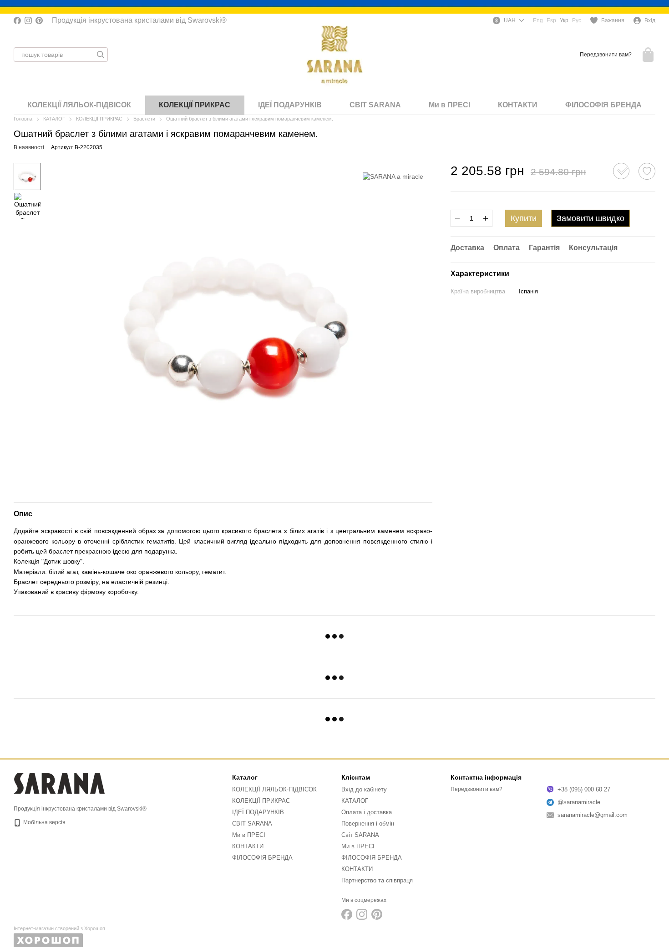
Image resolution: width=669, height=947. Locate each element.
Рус (576, 20)
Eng (538, 20)
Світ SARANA (360, 834)
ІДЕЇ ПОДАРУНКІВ (290, 105)
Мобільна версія (44, 822)
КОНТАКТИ (517, 105)
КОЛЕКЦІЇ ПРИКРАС (194, 105)
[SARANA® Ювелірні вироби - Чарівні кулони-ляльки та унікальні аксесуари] (59, 783)
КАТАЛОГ (354, 800)
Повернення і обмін (367, 823)
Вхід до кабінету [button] (364, 789)
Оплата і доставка (366, 812)
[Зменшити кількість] (457, 218)
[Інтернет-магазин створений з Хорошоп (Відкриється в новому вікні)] (59, 936)
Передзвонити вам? (606, 54)
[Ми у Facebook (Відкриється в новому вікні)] (17, 20)
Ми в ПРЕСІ (449, 105)
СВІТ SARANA (375, 105)
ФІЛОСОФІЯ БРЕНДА (603, 105)
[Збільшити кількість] (485, 218)
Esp (551, 20)
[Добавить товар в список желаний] (647, 171)
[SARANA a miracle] (393, 176)
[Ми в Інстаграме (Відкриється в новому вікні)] (28, 20)
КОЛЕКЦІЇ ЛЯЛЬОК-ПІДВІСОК (79, 105)
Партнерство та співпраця (377, 880)
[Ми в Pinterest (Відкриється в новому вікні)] (39, 20)
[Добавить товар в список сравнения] (621, 171)
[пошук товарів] (100, 54)
